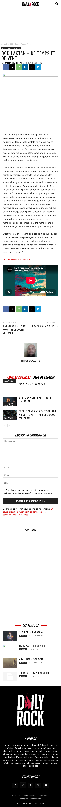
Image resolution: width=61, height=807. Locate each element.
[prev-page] (4, 425)
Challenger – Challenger (31, 659)
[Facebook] (6, 67)
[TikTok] (30, 785)
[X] (12, 67)
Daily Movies (43, 795)
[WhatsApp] (19, 67)
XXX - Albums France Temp (20, 44)
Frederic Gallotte (13, 63)
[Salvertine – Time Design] (10, 636)
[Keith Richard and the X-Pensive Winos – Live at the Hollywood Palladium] (10, 415)
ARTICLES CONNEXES (18, 377)
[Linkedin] (25, 67)
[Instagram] (23, 785)
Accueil (4, 44)
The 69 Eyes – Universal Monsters (35, 673)
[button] (4, 4)
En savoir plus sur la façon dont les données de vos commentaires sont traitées (28, 512)
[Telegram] (38, 67)
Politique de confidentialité (30, 798)
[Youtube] (46, 785)
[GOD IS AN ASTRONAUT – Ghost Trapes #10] (10, 401)
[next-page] (9, 425)
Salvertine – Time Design (31, 632)
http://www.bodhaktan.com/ (16, 259)
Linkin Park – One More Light (33, 646)
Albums (23, 636)
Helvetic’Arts (16, 795)
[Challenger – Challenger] (10, 663)
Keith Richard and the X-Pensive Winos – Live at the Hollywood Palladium (37, 414)
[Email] (32, 67)
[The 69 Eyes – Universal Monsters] (10, 676)
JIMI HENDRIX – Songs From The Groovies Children (15, 329)
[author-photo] (30, 357)
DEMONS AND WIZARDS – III (45, 328)
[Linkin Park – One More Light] (8, 649)
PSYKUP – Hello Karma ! (32, 384)
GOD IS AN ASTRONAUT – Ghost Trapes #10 (36, 399)
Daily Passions (29, 795)
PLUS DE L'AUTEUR (43, 377)
